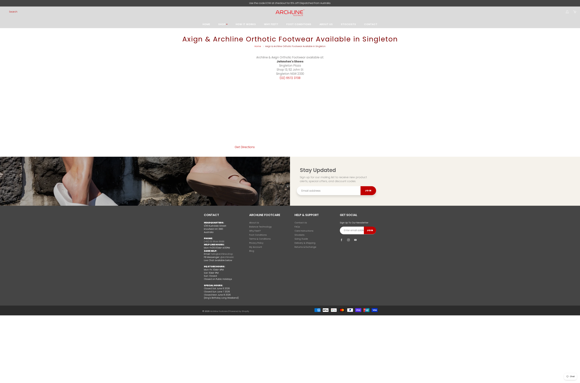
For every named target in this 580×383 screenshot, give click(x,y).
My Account (255, 247)
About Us (326, 24)
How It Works (246, 24)
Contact (370, 24)
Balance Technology (260, 226)
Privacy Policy (256, 242)
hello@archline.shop (222, 253)
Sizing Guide (301, 238)
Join (368, 190)
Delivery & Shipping (305, 242)
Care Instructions (304, 230)
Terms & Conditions (260, 238)
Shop (222, 24)
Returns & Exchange (305, 247)
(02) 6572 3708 (290, 78)
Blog (251, 250)
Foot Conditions (298, 24)
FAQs (297, 226)
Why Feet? (271, 24)
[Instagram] (348, 240)
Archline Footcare (219, 311)
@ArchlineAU (227, 257)
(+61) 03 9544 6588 (214, 241)
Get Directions (245, 147)
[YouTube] (355, 240)
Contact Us (301, 222)
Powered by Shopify (239, 311)
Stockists (348, 24)
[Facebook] (341, 240)
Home (206, 24)
